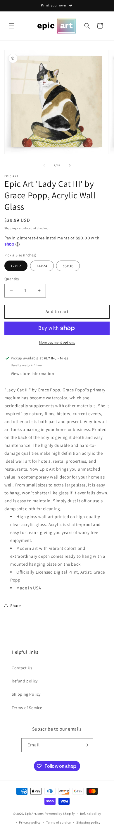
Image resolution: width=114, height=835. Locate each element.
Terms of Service (27, 707)
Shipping (10, 228)
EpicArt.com (34, 813)
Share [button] (15, 605)
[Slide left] (44, 165)
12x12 (16, 265)
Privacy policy (30, 822)
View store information (32, 373)
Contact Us (22, 667)
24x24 (42, 265)
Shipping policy (88, 822)
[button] (11, 25)
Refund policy (25, 681)
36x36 (68, 265)
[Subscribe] (86, 745)
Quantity (11, 278)
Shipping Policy (26, 694)
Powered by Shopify (60, 813)
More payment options (57, 342)
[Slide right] (69, 165)
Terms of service (58, 822)
